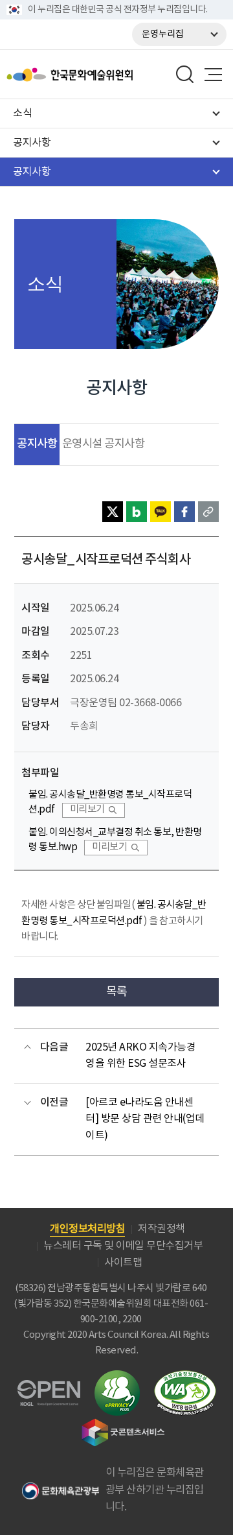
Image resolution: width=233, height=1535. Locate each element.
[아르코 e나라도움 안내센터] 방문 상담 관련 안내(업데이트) (145, 1119)
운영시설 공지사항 (103, 444)
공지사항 (37, 444)
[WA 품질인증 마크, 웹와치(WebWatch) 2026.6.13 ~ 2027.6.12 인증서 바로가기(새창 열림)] (185, 1376)
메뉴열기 (213, 75)
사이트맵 (123, 1262)
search (185, 75)
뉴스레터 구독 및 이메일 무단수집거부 (123, 1246)
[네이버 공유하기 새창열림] (136, 511)
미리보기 (87, 809)
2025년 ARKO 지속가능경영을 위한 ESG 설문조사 (140, 1055)
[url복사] (208, 511)
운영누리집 (163, 34)
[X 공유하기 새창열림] (112, 511)
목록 (117, 992)
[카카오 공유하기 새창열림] (160, 511)
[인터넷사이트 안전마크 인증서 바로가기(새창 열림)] (117, 1377)
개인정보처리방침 (87, 1229)
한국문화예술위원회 (102, 74)
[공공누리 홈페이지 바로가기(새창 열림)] (49, 1387)
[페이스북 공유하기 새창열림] (184, 511)
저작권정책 (161, 1229)
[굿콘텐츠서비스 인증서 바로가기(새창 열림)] (123, 1424)
